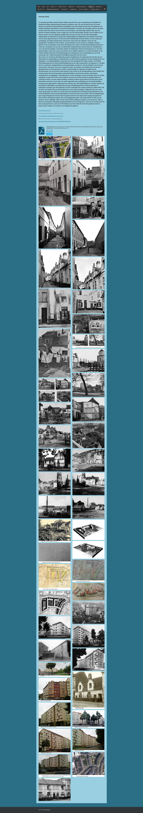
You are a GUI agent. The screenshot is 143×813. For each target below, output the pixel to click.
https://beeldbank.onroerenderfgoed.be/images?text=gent (51, 116)
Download (49, 134)
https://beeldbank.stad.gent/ (45, 110)
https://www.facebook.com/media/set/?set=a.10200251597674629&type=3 (55, 121)
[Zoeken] (104, 9)
